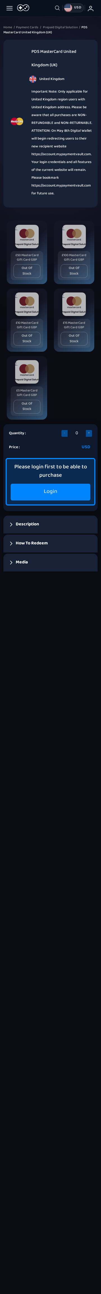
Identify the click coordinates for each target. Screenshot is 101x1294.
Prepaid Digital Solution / (62, 27)
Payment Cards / (29, 27)
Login (50, 492)
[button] (50, 524)
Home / (9, 27)
